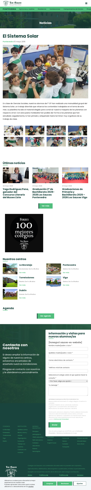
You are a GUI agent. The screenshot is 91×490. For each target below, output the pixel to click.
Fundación (21, 441)
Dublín (5, 441)
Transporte (65, 447)
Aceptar (49, 483)
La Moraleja (6, 430)
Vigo (4, 438)
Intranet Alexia (81, 441)
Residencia (42, 9)
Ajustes (80, 483)
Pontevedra (9, 9)
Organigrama (22, 438)
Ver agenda (45, 316)
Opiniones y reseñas (26, 9)
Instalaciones (55, 9)
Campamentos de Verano (73, 9)
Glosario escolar (82, 438)
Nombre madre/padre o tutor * (60, 345)
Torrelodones (7, 435)
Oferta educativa (38, 437)
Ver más (45, 206)
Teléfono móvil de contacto (59, 368)
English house (51, 443)
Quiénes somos (23, 430)
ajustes (31, 487)
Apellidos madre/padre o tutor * (61, 353)
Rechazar (65, 483)
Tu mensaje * (53, 385)
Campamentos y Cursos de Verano (67, 438)
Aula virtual (80, 444)
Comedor (65, 444)
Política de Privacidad (61, 419)
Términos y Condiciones (63, 433)
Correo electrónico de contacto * (61, 360)
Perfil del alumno (38, 440)
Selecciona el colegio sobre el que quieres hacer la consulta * (68, 376)
